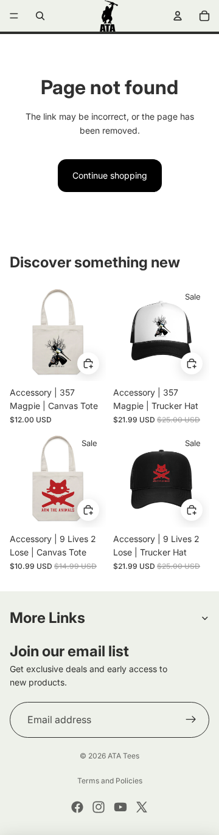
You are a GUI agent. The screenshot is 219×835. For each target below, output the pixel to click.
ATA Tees (123, 755)
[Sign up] (191, 720)
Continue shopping (109, 175)
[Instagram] (98, 807)
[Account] (177, 15)
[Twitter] (141, 807)
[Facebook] (77, 807)
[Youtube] (120, 807)
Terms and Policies (109, 780)
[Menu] (14, 16)
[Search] (40, 15)
